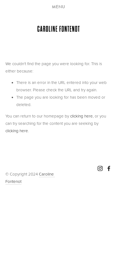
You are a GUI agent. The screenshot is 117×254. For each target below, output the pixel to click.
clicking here (81, 116)
